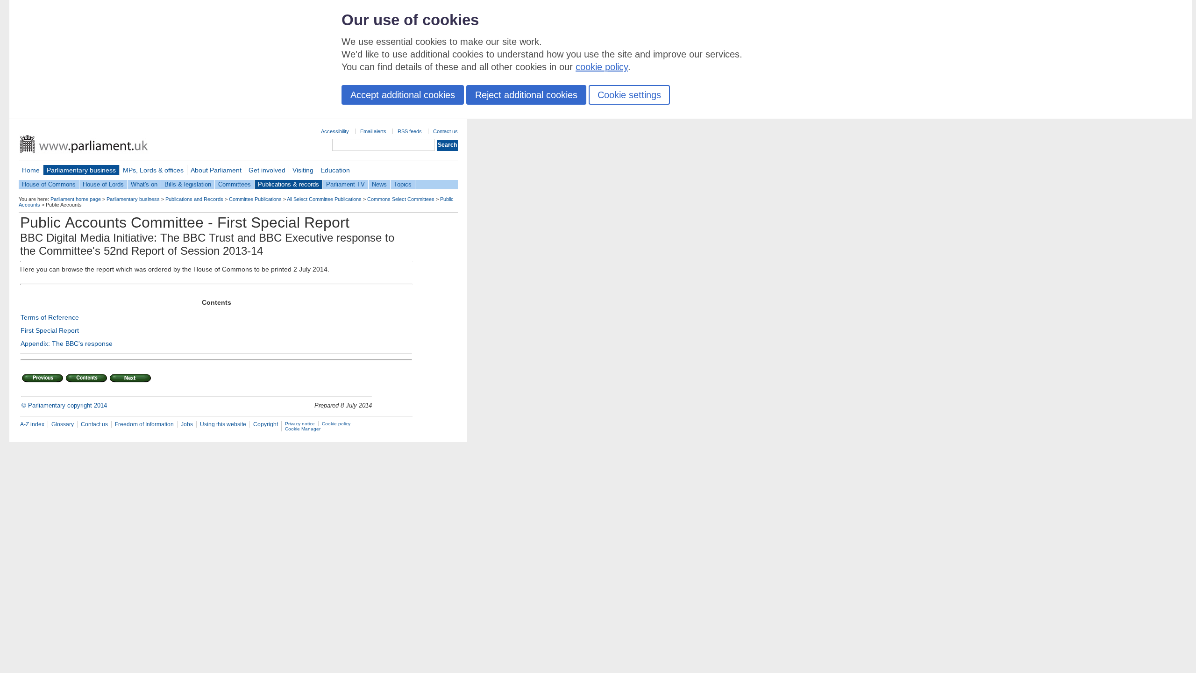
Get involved (267, 170)
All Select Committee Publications (324, 199)
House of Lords (103, 184)
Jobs (187, 424)
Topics (403, 184)
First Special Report (50, 330)
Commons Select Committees (400, 199)
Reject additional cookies (526, 95)
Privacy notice (300, 423)
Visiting (302, 170)
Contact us (445, 131)
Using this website (223, 424)
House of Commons (49, 184)
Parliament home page (75, 199)
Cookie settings (629, 95)
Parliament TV (345, 184)
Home (31, 170)
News (379, 184)
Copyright (265, 424)
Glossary (62, 424)
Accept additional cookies (402, 95)
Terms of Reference (50, 317)
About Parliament (216, 170)
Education (335, 170)
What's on (144, 184)
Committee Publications (255, 199)
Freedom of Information (144, 424)
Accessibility (335, 131)
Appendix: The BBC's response (67, 343)
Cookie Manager (302, 428)
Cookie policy (336, 423)
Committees (234, 184)
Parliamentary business (81, 170)
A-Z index (32, 424)
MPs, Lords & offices (153, 170)
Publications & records (288, 184)
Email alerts (373, 131)
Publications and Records (194, 199)
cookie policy (602, 67)
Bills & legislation (187, 184)
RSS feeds (410, 131)
